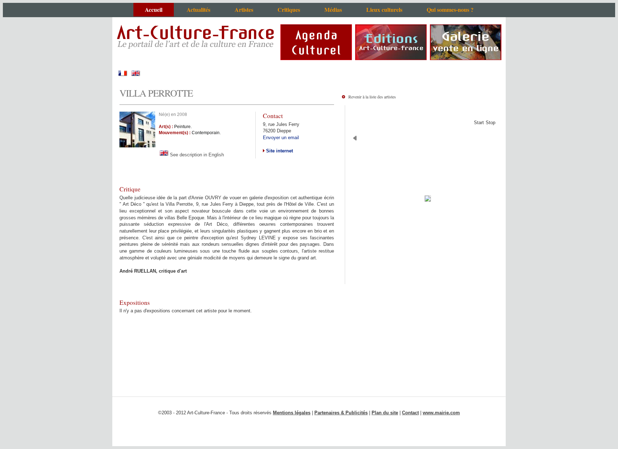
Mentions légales (291, 412)
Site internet (279, 150)
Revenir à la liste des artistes (372, 96)
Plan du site (385, 412)
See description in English (196, 154)
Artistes (244, 9)
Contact (410, 412)
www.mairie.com (441, 412)
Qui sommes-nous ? (450, 9)
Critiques (289, 9)
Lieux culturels (384, 9)
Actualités (198, 9)
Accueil (153, 9)
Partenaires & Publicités (341, 412)
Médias (333, 9)
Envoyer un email (281, 137)
